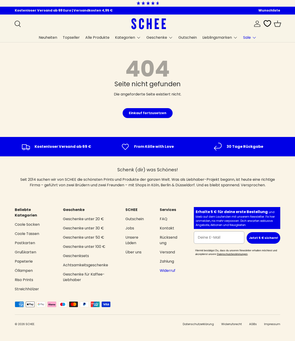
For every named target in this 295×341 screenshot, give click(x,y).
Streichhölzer (27, 289)
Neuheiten (48, 37)
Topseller (71, 37)
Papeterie (24, 261)
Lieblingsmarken (217, 37)
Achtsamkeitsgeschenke (85, 265)
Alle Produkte (97, 37)
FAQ (163, 219)
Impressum (272, 324)
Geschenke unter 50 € (83, 237)
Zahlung (167, 261)
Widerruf (167, 270)
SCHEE (30, 324)
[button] (277, 24)
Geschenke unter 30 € (83, 228)
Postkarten (25, 243)
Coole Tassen (27, 233)
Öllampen (24, 270)
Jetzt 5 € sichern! (263, 238)
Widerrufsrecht (231, 324)
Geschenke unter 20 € (83, 219)
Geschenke (156, 37)
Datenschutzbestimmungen (232, 254)
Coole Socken (27, 224)
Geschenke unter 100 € (84, 246)
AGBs (253, 324)
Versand (167, 252)
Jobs (129, 228)
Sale (247, 37)
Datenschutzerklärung (198, 324)
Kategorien (125, 37)
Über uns (133, 252)
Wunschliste (269, 10)
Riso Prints (24, 279)
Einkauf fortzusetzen (147, 113)
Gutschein (187, 37)
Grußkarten (25, 252)
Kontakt (167, 228)
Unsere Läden (131, 240)
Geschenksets (76, 255)
